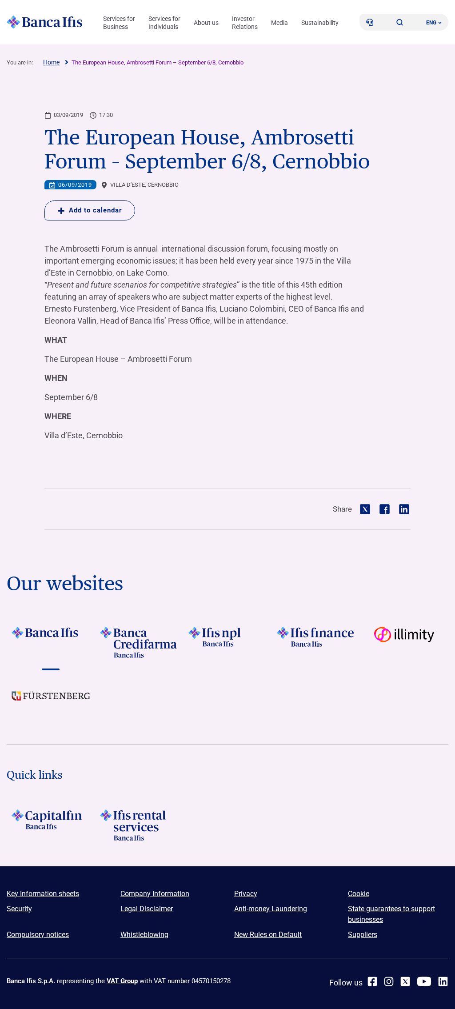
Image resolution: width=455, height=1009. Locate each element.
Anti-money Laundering (270, 909)
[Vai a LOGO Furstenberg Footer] (51, 703)
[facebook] (372, 981)
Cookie (358, 893)
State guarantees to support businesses (391, 914)
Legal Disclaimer (146, 909)
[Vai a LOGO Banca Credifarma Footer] (139, 642)
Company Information (154, 893)
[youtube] (424, 981)
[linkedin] (443, 981)
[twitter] (405, 981)
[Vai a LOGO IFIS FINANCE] (315, 642)
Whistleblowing (144, 934)
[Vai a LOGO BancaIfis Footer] (51, 642)
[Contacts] (369, 22)
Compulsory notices (38, 934)
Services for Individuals (164, 22)
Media (279, 22)
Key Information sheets (43, 893)
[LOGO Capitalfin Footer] (51, 825)
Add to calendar (95, 210)
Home (51, 62)
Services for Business (119, 22)
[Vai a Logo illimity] (404, 642)
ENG (431, 23)
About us (206, 22)
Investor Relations (245, 22)
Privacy (245, 893)
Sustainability (320, 22)
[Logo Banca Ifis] (44, 22)
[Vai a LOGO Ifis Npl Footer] (228, 642)
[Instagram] (388, 981)
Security (19, 909)
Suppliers (362, 934)
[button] (399, 22)
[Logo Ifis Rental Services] (139, 825)
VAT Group (122, 981)
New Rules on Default (268, 934)
